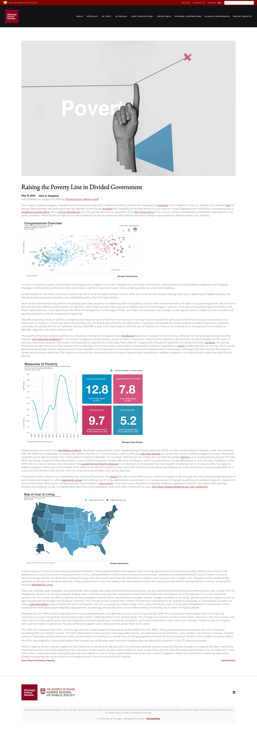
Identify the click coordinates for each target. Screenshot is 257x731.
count (181, 345)
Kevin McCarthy (36, 660)
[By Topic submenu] (112, 16)
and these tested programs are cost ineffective (180, 486)
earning (185, 457)
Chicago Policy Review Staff (82, 199)
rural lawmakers (39, 604)
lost (228, 205)
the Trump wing (144, 212)
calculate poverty (150, 453)
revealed (107, 208)
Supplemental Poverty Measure (100, 463)
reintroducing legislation (46, 339)
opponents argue (71, 480)
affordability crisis (42, 584)
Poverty (50, 660)
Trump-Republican (69, 212)
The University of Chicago (23, 3)
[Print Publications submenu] (153, 16)
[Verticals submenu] (98, 16)
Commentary (228, 660)
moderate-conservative (35, 212)
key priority (106, 483)
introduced (127, 335)
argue (113, 476)
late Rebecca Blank (69, 450)
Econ (24, 660)
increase (210, 342)
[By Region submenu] (127, 16)
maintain (162, 205)
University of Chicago (110, 719)
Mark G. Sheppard (49, 196)
